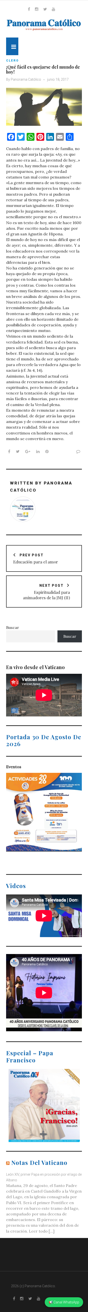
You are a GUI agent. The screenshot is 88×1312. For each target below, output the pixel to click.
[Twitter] (45, 9)
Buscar (12, 627)
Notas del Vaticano (39, 1162)
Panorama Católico (26, 79)
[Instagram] (36, 9)
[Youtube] (53, 9)
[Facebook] (29, 9)
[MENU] (12, 46)
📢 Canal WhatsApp (64, 1302)
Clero (12, 60)
